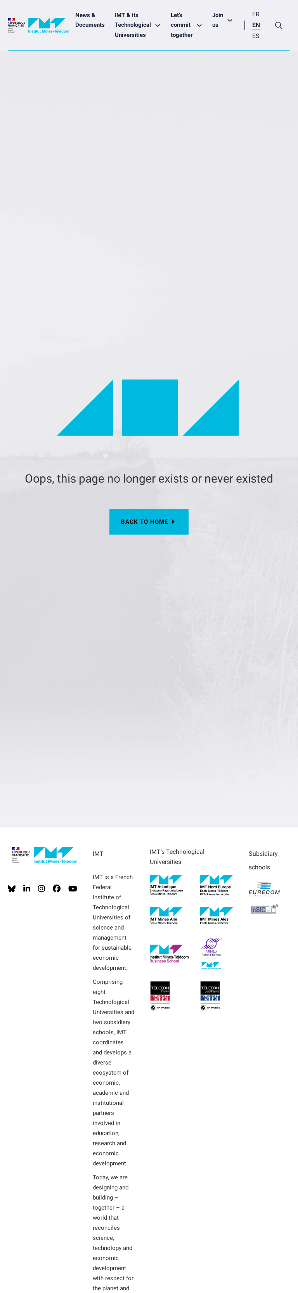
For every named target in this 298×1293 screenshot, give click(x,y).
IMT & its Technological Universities (133, 25)
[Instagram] (41, 888)
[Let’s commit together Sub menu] (201, 25)
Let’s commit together (181, 25)
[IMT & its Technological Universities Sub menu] (160, 25)
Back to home (144, 521)
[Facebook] (57, 888)
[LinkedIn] (26, 888)
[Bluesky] (12, 889)
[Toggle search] (278, 25)
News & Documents (90, 20)
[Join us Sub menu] (232, 20)
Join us (217, 20)
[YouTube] (72, 888)
